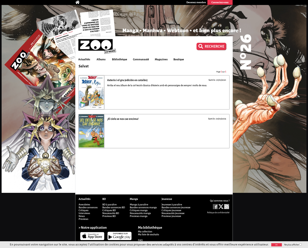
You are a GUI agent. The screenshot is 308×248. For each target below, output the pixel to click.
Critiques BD (109, 210)
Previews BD (109, 216)
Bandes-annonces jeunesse (176, 207)
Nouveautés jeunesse (173, 213)
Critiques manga (139, 210)
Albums (101, 59)
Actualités (84, 59)
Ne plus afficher (291, 244)
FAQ (140, 240)
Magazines (161, 59)
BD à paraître (109, 204)
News (82, 216)
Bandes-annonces (88, 207)
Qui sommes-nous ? (219, 200)
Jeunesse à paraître (172, 204)
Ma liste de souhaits (148, 234)
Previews (83, 219)
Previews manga (138, 216)
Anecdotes (84, 204)
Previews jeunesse (171, 216)
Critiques (83, 210)
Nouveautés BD (110, 213)
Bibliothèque (119, 59)
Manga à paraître (139, 204)
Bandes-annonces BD (113, 207)
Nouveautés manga (140, 213)
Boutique (178, 59)
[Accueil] (79, 2)
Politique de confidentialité (218, 212)
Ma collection (145, 231)
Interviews (84, 213)
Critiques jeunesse (171, 210)
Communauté (141, 59)
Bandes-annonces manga (143, 207)
